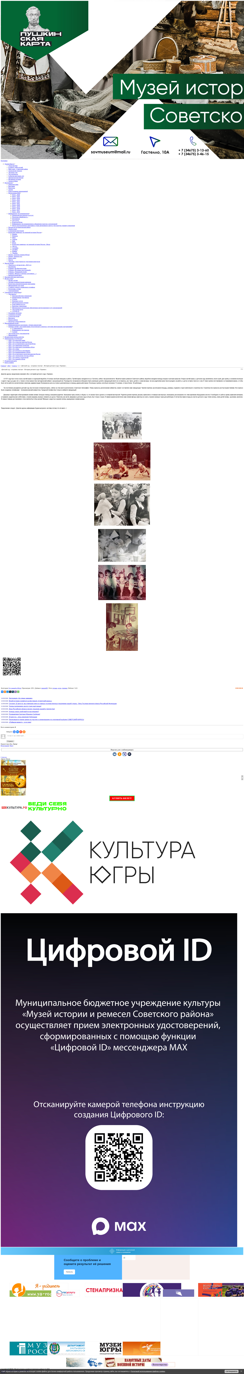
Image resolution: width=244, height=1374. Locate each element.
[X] (10, 692)
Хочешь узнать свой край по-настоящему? (24, 711)
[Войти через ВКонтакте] (17, 731)
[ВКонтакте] (2, 692)
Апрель (14, 366)
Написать (69, 1272)
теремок (64, 688)
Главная (3, 366)
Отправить (10, 741)
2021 (8, 366)
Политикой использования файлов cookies (148, 1371)
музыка (55, 688)
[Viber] (15, 692)
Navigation (4, 161)
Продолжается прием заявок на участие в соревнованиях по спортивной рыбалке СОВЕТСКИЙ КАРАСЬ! (46, 719)
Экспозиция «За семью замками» (21, 698)
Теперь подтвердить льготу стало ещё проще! (25, 706)
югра (59, 688)
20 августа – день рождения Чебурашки (23, 717)
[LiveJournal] (13, 692)
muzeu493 (44, 688)
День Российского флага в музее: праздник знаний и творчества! (32, 709)
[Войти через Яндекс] (20, 731)
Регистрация (5, 746)
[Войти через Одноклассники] (24, 731)
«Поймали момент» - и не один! (20, 722)
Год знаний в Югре (15, 688)
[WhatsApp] (18, 692)
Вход (11, 746)
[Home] (122, 80)
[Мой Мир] (7, 692)
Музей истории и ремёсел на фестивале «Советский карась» (30, 701)
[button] (242, 777)
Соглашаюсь (232, 1371)
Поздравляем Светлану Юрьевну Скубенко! (24, 714)
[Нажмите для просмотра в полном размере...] (119, 1246)
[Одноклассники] (5, 692)
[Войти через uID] (14, 731)
